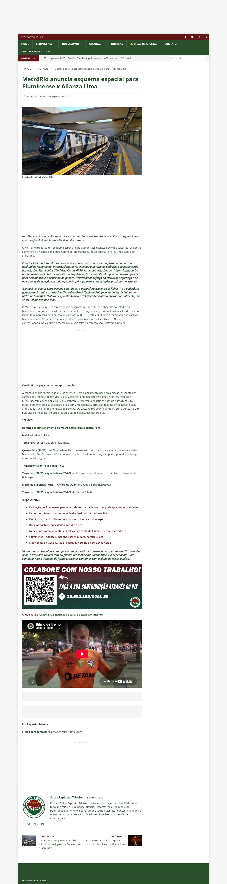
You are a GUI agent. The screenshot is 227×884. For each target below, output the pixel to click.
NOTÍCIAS (117, 44)
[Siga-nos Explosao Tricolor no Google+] (34, 824)
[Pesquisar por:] (187, 58)
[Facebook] (185, 37)
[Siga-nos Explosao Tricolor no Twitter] (27, 824)
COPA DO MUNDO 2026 (35, 51)
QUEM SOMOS (70, 44)
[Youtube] (199, 37)
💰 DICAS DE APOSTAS (143, 44)
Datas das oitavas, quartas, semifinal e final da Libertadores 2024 (68, 513)
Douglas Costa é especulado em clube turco (55, 525)
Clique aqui (29, 614)
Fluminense (44, 44)
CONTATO (171, 44)
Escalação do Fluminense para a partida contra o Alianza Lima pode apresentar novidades (83, 507)
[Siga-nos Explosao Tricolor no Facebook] (23, 824)
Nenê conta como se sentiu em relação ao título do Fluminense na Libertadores (77, 531)
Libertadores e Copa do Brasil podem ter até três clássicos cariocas (70, 543)
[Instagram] (206, 37)
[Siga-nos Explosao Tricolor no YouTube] (41, 824)
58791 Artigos (95, 797)
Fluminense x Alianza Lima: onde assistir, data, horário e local (66, 537)
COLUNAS (95, 44)
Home (25, 44)
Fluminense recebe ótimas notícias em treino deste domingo (66, 519)
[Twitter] (192, 37)
